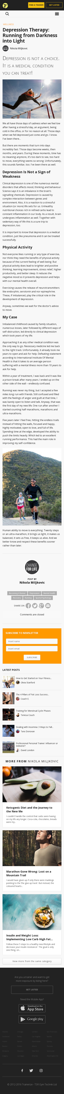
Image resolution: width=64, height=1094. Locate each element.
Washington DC (52, 1056)
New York (35, 1051)
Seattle (49, 1036)
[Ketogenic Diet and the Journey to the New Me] (32, 784)
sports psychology (43, 598)
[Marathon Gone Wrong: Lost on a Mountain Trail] (32, 848)
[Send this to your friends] (48, 605)
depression (34, 593)
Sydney (49, 1041)
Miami (34, 1046)
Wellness (8, 24)
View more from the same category (32, 961)
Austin (4, 1041)
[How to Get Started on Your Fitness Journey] (8, 682)
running (28, 598)
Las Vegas (20, 1056)
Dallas (19, 1036)
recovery (17, 598)
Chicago (20, 1032)
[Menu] (57, 13)
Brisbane (5, 1051)
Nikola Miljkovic (32, 582)
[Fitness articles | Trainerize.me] (4, 5)
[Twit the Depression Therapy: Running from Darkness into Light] (35, 605)
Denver (19, 1041)
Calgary (5, 1056)
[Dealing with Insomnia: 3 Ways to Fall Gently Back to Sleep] (8, 731)
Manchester (36, 1041)
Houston (20, 1051)
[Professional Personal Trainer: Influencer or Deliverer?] (8, 747)
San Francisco (52, 1032)
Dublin (19, 1046)
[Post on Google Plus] (41, 605)
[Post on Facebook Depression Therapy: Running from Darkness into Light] (28, 605)
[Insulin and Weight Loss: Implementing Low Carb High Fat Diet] (32, 912)
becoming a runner (17, 593)
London (35, 1032)
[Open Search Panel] (7, 13)
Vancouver (51, 1051)
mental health (49, 593)
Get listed (54, 5)
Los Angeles (36, 1036)
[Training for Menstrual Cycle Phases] (8, 715)
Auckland (5, 1036)
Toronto (50, 1046)
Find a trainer (36, 5)
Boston (4, 1046)
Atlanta (5, 1032)
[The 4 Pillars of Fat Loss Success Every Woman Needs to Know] (8, 698)
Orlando (35, 1056)
